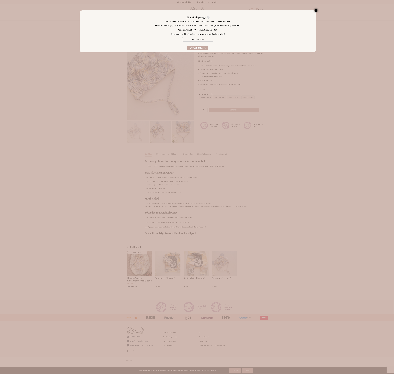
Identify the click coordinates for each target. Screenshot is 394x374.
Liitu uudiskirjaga (198, 48)
